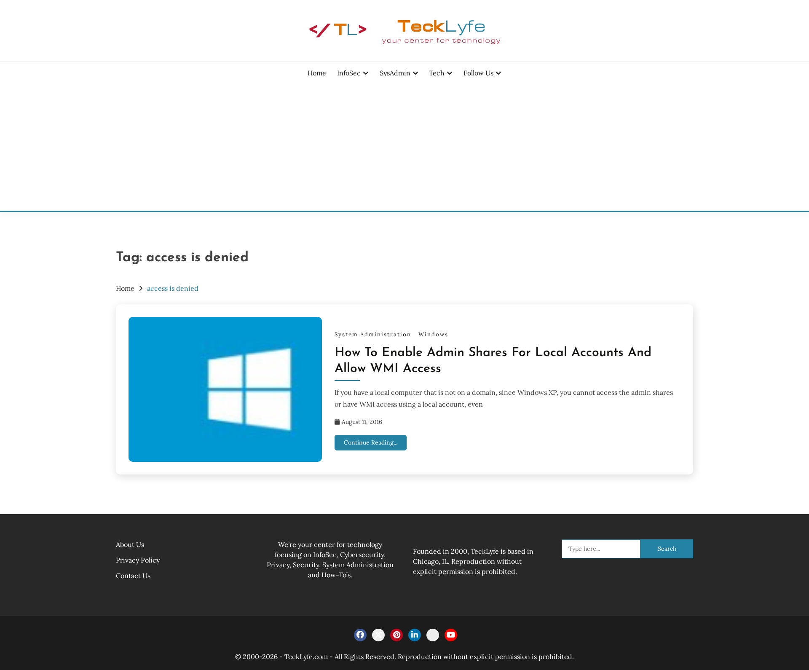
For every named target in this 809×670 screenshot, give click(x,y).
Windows (433, 334)
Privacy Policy (138, 560)
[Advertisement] (404, 147)
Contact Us (133, 575)
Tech (437, 73)
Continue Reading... (370, 442)
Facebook (360, 635)
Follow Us (478, 73)
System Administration (373, 334)
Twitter (378, 635)
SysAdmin (395, 73)
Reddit (432, 635)
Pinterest (396, 635)
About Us (130, 544)
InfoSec (349, 73)
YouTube (451, 635)
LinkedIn (414, 635)
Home (317, 73)
